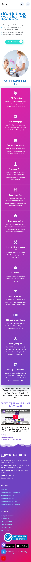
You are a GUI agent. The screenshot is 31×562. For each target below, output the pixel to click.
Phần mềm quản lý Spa (7, 498)
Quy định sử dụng (6, 527)
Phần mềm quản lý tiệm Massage (10, 504)
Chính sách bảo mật (6, 524)
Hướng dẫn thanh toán (7, 516)
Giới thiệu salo (5, 530)
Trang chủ (4, 489)
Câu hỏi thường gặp (6, 521)
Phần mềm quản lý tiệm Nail (9, 501)
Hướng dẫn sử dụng (6, 518)
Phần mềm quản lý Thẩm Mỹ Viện (10, 492)
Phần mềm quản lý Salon (8, 495)
